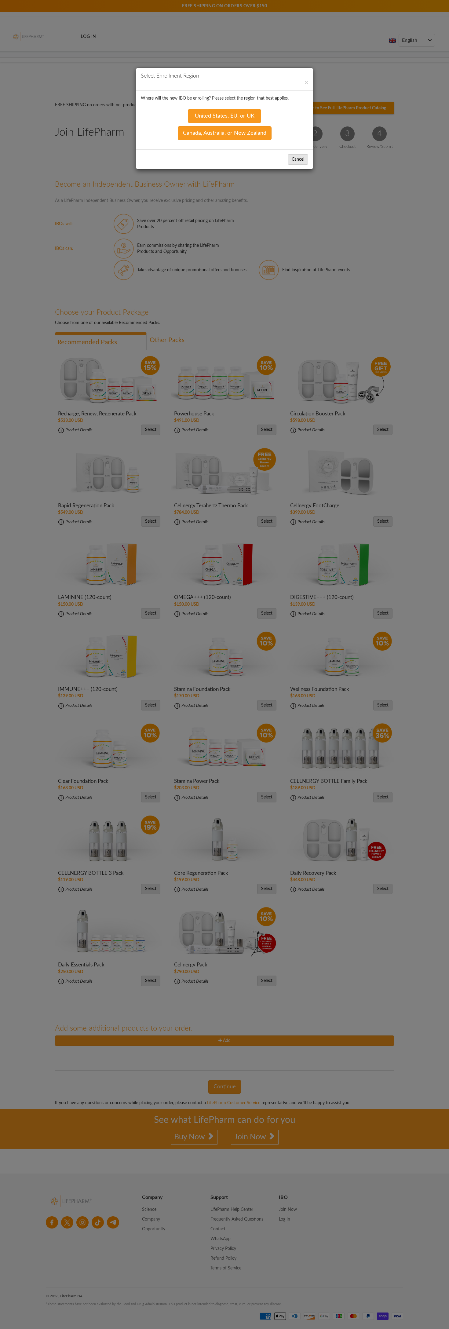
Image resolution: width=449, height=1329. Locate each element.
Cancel (298, 159)
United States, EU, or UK (224, 116)
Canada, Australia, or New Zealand (224, 133)
